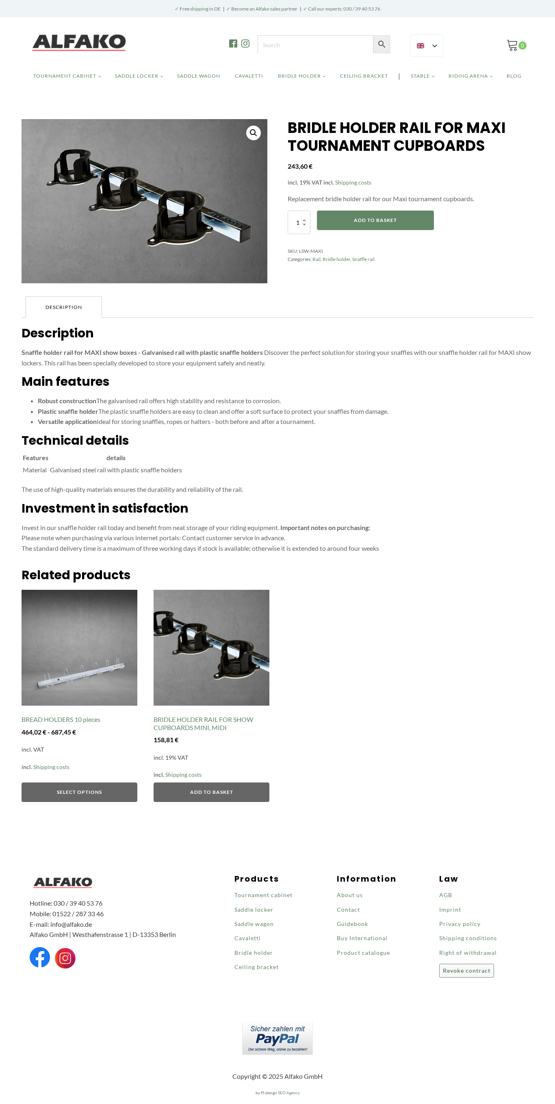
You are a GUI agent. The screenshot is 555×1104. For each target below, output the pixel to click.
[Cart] (516, 45)
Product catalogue (363, 953)
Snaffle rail (363, 259)
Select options (79, 792)
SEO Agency (289, 1092)
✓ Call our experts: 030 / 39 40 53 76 (341, 9)
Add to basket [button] (211, 792)
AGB (445, 895)
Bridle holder (299, 76)
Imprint (450, 909)
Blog (514, 76)
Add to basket (375, 220)
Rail (316, 259)
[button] (516, 45)
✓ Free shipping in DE (198, 9)
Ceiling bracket (364, 76)
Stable (420, 76)
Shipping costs (353, 182)
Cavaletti (249, 76)
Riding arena (468, 76)
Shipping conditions (468, 938)
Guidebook (352, 924)
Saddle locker (136, 76)
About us (350, 895)
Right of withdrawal (468, 953)
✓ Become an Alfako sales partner (261, 9)
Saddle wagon (198, 76)
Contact (348, 909)
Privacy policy (460, 924)
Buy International (362, 938)
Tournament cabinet (64, 76)
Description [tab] (64, 307)
